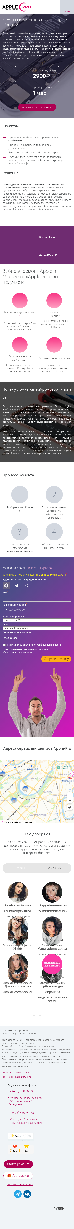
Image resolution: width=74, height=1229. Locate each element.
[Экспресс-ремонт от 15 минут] (20, 344)
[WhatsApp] (26, 585)
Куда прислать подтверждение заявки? (24, 579)
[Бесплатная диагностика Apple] (20, 300)
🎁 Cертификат (18, 1176)
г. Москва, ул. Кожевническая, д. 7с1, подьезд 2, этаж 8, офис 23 (25, 1123)
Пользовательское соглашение (16, 1072)
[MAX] (6, 585)
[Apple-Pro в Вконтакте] (27, 1194)
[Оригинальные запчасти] (54, 345)
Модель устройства (13, 616)
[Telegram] (16, 585)
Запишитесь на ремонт (37, 107)
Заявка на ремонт (15, 568)
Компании (54, 868)
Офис (6, 624)
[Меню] (67, 7)
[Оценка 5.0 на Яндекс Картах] (21, 1137)
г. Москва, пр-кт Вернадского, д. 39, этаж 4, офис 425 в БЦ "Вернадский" (25, 1101)
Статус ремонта (18, 1164)
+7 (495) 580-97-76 (21, 1091)
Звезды (20, 868)
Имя (5, 592)
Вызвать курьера (40, 568)
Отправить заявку (56, 659)
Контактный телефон (15, 604)
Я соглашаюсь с (33, 645)
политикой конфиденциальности (42, 645)
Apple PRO (16, 7)
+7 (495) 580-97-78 (21, 1113)
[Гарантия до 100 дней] (54, 300)
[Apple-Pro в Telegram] (18, 1194)
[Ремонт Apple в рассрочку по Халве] (54, 1220)
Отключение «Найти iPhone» (20, 1184)
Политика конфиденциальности (16, 1077)
